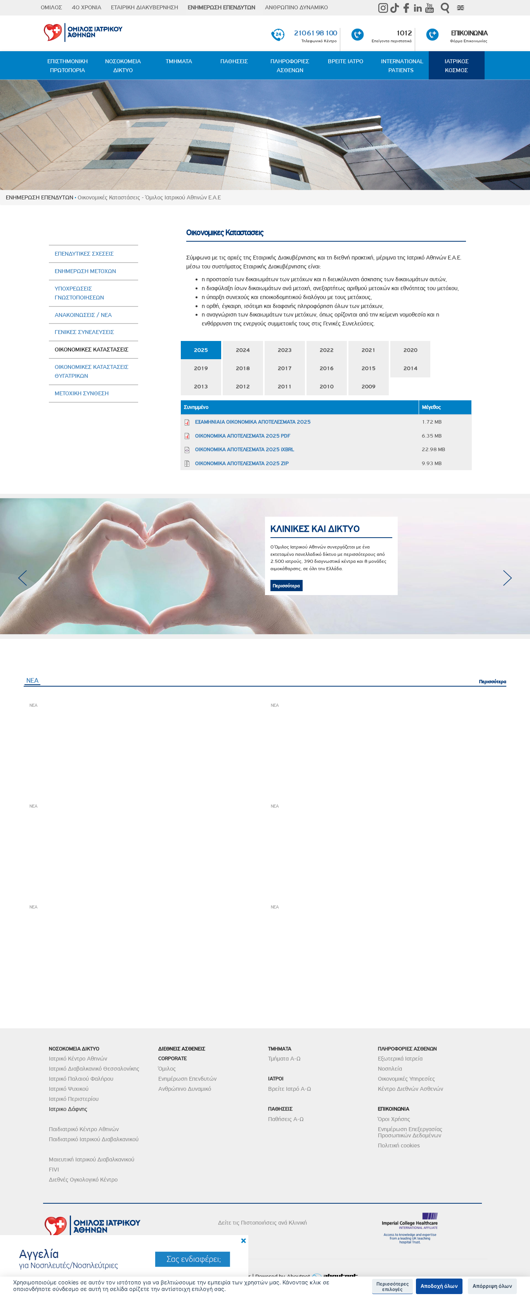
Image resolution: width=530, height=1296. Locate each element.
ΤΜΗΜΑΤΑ (179, 61)
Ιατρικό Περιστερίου (74, 1098)
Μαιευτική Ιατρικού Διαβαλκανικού (91, 1159)
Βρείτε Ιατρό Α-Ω (289, 1088)
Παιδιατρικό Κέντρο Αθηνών (84, 1129)
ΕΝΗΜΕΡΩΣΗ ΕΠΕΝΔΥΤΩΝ (221, 7)
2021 (369, 350)
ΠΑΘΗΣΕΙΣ (234, 61)
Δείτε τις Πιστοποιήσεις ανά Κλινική (262, 1222)
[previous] (22, 578)
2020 (410, 350)
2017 (285, 368)
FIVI (54, 1169)
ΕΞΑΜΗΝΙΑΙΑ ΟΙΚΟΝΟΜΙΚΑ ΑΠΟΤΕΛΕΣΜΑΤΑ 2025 (253, 422)
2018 (243, 368)
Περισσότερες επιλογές (392, 1286)
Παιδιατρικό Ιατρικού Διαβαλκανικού (94, 1139)
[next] (508, 578)
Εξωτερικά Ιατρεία (400, 1058)
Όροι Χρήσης (394, 1119)
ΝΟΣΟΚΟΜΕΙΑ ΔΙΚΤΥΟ (123, 66)
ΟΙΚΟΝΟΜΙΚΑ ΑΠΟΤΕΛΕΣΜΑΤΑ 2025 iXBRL (244, 449)
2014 (410, 368)
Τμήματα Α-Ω (284, 1058)
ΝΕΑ (33, 680)
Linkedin (418, 8)
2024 (243, 350)
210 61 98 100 (315, 33)
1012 (404, 33)
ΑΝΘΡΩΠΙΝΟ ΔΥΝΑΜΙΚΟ (296, 7)
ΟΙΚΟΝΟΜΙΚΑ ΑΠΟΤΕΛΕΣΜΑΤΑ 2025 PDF (242, 436)
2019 (201, 368)
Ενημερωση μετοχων (85, 271)
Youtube (429, 8)
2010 (327, 386)
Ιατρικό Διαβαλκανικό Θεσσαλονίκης (94, 1068)
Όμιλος (167, 1068)
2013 (201, 386)
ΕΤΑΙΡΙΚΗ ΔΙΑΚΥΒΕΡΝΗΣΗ (144, 7)
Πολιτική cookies (399, 1145)
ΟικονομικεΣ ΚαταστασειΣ (91, 349)
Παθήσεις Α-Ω (286, 1119)
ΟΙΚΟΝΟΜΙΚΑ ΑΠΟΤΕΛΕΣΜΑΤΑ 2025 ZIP (242, 463)
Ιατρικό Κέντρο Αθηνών (78, 1058)
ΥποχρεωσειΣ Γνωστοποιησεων (79, 293)
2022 (327, 350)
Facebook (406, 8)
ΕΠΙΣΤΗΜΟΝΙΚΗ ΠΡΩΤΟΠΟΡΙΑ (67, 66)
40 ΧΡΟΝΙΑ (86, 7)
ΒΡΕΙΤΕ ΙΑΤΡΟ (345, 61)
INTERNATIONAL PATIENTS (402, 66)
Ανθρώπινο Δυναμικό (184, 1088)
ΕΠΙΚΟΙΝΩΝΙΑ (469, 33)
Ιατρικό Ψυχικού (68, 1088)
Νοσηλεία (390, 1068)
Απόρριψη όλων (492, 1286)
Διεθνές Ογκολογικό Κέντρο (83, 1179)
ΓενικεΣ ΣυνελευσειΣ (84, 332)
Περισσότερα (371, 571)
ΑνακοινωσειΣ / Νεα (83, 314)
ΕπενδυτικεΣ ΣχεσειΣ (84, 253)
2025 (201, 350)
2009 (369, 386)
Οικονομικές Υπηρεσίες (406, 1078)
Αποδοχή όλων (439, 1286)
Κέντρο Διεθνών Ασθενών (410, 1088)
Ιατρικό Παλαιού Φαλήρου (81, 1078)
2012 (243, 386)
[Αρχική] (115, 31)
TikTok (394, 8)
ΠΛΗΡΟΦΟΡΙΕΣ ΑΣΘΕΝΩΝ (289, 66)
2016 (327, 368)
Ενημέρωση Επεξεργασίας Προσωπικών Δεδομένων (410, 1132)
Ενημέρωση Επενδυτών (187, 1078)
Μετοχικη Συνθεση (82, 393)
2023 (285, 350)
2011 (285, 386)
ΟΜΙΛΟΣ (51, 7)
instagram (383, 8)
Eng (460, 8)
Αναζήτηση (445, 8)
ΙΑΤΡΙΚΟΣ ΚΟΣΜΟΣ (457, 66)
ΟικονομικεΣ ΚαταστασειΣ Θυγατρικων (91, 371)
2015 (369, 368)
